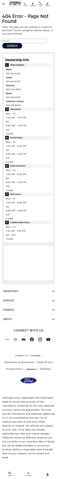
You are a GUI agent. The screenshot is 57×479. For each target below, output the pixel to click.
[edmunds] (23, 339)
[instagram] (40, 339)
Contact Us (21, 355)
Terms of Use (44, 362)
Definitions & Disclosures (19, 362)
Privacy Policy (14, 369)
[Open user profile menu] (47, 474)
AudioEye (45, 369)
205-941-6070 (13, 73)
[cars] (7, 339)
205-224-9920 (13, 89)
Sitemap (35, 355)
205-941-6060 (13, 105)
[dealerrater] (15, 339)
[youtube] (48, 339)
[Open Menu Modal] (3, 4)
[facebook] (32, 339)
